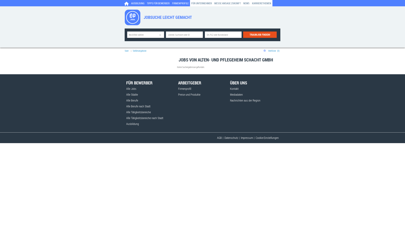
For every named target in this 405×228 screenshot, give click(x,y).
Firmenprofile (180, 3)
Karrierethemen (261, 3)
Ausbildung (137, 3)
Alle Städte (132, 94)
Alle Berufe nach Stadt (138, 106)
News (246, 3)
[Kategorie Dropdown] (161, 35)
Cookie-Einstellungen (267, 138)
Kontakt (234, 89)
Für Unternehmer (201, 3)
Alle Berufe (132, 100)
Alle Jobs (131, 89)
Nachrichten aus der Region (245, 100)
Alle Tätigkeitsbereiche (138, 112)
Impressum (247, 138)
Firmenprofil (184, 89)
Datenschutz (231, 138)
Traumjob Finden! (260, 34)
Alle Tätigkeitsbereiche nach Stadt (144, 118)
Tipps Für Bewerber (158, 3)
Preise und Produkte (189, 94)
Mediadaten (236, 94)
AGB (219, 138)
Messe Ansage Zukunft (227, 3)
